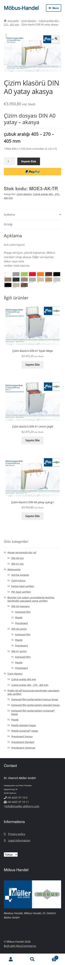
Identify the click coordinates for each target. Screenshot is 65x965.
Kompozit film (22, 612)
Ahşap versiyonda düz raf (22, 552)
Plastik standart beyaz (23, 725)
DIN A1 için (17, 563)
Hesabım (11, 959)
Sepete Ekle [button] (32, 364)
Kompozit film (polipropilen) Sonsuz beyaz (34, 699)
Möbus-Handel (21, 7)
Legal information (19, 840)
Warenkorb (50, 956)
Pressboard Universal (23, 747)
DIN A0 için (17, 558)
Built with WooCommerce (20, 946)
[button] (56, 38)
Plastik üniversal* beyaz (24, 730)
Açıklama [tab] (9, 214)
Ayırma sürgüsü (20, 574)
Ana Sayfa (13, 20)
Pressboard (21, 623)
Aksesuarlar (14, 569)
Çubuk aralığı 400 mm (23, 679)
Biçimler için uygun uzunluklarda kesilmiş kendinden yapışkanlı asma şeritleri (31, 599)
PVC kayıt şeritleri (21, 591)
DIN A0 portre (19, 628)
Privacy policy (16, 834)
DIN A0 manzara (20, 606)
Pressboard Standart (22, 742)
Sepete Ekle (28, 161)
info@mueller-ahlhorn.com (22, 806)
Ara (32, 959)
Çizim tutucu (18, 580)
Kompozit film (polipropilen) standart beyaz (35, 705)
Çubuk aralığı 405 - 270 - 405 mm (29, 685)
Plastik (18, 617)
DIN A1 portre (19, 651)
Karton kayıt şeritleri (22, 586)
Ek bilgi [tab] (8, 224)
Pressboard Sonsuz (22, 736)
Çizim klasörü (28, 20)
